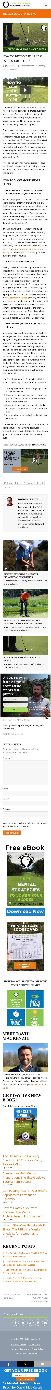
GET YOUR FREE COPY (15, 709)
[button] (15, 686)
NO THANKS (15, 714)
